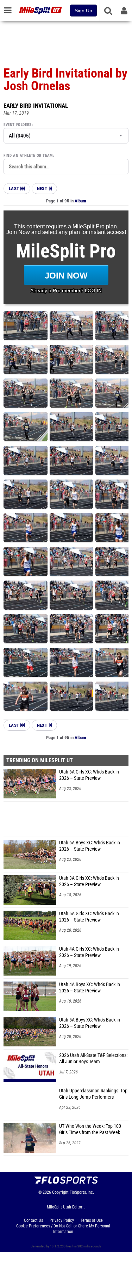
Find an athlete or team (28, 155)
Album (80, 200)
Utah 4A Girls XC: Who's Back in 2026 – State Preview (89, 952)
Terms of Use (92, 1220)
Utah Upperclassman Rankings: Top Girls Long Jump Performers (93, 1094)
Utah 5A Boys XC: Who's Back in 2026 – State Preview (89, 1023)
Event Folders (18, 124)
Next (42, 188)
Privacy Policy (62, 1220)
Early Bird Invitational (36, 105)
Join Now (66, 275)
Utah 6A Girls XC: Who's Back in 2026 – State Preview (89, 775)
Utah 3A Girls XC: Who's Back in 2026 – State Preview (89, 881)
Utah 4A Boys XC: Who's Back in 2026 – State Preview (89, 988)
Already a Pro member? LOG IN (66, 290)
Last (14, 188)
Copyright (60, 1192)
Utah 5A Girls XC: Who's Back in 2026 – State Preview (89, 917)
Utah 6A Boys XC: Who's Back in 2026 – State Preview (89, 846)
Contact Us (33, 1220)
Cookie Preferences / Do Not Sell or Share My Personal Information (63, 1229)
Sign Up (83, 10)
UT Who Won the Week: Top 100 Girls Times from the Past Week (90, 1129)
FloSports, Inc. (82, 1192)
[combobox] (66, 166)
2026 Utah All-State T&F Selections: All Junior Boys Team (93, 1058)
